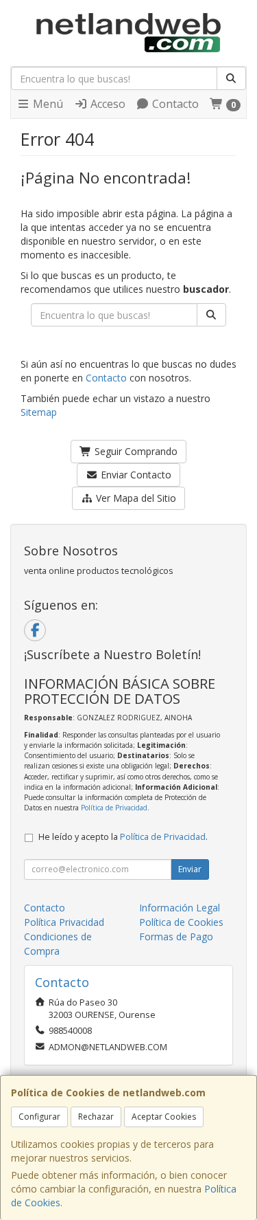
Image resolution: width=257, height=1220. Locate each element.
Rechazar (96, 1116)
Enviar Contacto (134, 474)
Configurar (39, 1116)
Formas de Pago (176, 936)
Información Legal (179, 907)
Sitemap (39, 412)
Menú (46, 103)
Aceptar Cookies (164, 1116)
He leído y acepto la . (123, 837)
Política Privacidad (64, 922)
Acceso (106, 103)
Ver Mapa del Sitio (134, 497)
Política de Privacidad (114, 807)
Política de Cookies (181, 922)
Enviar (189, 869)
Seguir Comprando (135, 451)
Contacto (174, 103)
